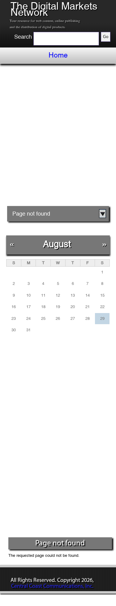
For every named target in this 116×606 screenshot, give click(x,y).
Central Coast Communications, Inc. (52, 586)
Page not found (31, 213)
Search (23, 37)
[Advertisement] (58, 137)
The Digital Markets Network (54, 9)
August (57, 244)
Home (58, 55)
